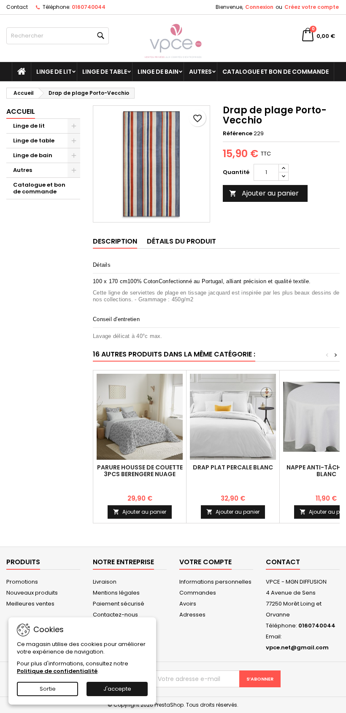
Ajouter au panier (264, 193)
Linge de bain (158, 71)
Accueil (20, 111)
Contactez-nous (115, 615)
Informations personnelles (215, 582)
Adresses (192, 615)
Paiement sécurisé (118, 604)
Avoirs (187, 604)
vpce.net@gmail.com (297, 647)
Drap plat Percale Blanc (233, 467)
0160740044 (88, 7)
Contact (17, 7)
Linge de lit (54, 71)
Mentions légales (116, 593)
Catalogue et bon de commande (275, 71)
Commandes (197, 593)
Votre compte (205, 562)
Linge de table (104, 71)
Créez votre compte (311, 7)
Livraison (104, 582)
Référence (237, 133)
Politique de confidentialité (57, 671)
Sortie (48, 689)
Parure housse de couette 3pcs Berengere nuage (140, 470)
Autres (200, 71)
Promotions (22, 582)
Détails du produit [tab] (181, 241)
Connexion (259, 7)
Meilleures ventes (30, 604)
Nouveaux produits (32, 593)
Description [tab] (115, 241)
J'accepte (117, 689)
